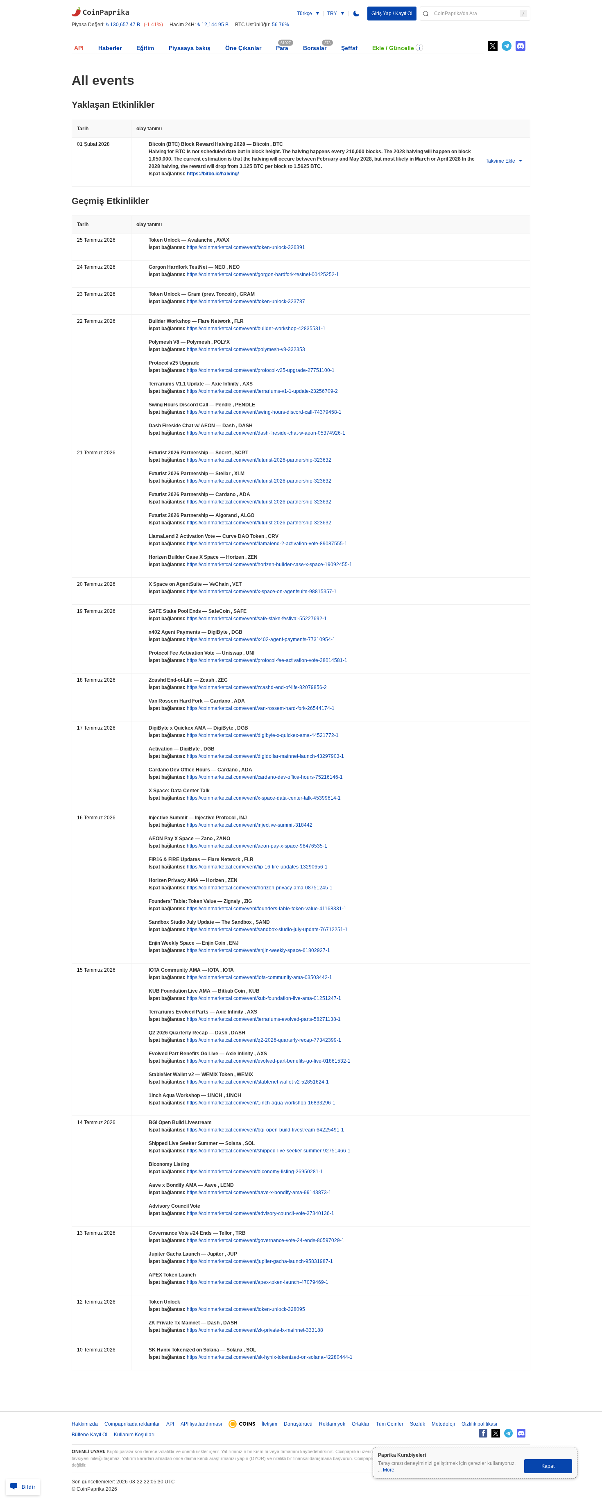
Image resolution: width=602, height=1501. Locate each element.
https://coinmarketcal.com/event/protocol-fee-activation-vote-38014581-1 (266, 660)
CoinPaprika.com (100, 11)
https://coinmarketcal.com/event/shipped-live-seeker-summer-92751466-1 (268, 1151)
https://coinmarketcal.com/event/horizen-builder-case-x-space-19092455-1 (269, 564)
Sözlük (417, 1424)
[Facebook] (483, 1433)
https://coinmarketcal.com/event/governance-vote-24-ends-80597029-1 (265, 1240)
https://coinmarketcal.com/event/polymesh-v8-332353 (245, 349)
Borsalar (314, 48)
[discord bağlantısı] (520, 46)
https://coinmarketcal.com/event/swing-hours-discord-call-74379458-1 (264, 412)
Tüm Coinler (389, 1424)
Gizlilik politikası (479, 1424)
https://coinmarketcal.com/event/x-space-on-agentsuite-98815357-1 (261, 591)
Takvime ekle (500, 161)
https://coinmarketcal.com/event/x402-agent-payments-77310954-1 (260, 639)
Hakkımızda (85, 1424)
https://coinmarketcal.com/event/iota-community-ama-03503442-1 (259, 977)
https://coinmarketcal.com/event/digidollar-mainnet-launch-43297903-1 (265, 756)
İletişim (269, 1424)
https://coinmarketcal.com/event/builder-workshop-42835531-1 (256, 328)
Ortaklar (360, 1424)
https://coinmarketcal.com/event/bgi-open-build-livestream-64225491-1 (265, 1130)
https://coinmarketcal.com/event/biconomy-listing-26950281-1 (254, 1171)
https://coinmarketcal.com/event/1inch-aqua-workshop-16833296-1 (260, 1103)
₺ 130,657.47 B (123, 24)
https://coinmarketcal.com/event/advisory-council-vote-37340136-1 (260, 1213)
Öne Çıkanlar (243, 48)
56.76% (280, 24)
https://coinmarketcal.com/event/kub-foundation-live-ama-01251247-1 (263, 998)
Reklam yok (332, 1424)
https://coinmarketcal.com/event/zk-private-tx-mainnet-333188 (254, 1330)
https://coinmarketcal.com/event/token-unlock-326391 (245, 247)
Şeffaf (349, 48)
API (79, 48)
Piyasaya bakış (189, 48)
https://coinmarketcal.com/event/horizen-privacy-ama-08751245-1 (259, 888)
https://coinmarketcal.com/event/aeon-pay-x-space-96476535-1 (256, 846)
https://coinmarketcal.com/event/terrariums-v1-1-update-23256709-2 (262, 391)
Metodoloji (443, 1424)
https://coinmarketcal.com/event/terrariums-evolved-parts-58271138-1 (263, 1019)
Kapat (547, 1466)
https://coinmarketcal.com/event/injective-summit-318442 (249, 825)
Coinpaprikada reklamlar (132, 1424)
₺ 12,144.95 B (213, 24)
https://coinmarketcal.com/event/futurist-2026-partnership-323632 (258, 460)
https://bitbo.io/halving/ (212, 174)
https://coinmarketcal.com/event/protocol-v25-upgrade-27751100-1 (260, 370)
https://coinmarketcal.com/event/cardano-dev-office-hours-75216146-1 (264, 777)
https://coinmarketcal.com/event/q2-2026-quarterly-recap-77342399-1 (263, 1040)
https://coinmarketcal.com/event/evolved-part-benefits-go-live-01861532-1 (268, 1061)
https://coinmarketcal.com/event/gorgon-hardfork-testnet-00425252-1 (262, 274)
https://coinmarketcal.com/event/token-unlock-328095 (245, 1309)
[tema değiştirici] (356, 13)
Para (282, 48)
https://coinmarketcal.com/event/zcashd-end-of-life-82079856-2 (256, 687)
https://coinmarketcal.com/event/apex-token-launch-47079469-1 (257, 1282)
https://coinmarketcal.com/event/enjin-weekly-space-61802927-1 (258, 950)
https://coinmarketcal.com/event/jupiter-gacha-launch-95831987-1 (259, 1261)
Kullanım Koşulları (134, 1435)
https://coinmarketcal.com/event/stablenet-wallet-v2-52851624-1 (257, 1082)
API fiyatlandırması (201, 1424)
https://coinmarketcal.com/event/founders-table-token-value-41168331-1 (266, 908)
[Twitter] (493, 46)
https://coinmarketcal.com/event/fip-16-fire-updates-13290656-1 (257, 867)
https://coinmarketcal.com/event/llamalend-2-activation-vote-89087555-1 (266, 543)
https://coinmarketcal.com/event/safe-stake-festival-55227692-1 (256, 618)
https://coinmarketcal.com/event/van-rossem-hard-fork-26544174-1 (260, 708)
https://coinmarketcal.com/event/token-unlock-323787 (245, 301)
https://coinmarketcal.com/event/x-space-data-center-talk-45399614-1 (263, 798)
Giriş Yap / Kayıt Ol (391, 13)
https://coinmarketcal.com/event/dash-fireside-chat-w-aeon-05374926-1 (265, 433)
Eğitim (145, 48)
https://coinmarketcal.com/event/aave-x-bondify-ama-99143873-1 (258, 1192)
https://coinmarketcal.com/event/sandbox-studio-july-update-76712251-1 (267, 929)
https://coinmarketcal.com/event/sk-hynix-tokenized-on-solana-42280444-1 (269, 1357)
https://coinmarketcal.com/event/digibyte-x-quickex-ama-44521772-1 (262, 735)
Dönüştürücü (298, 1424)
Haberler (110, 48)
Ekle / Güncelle (393, 48)
